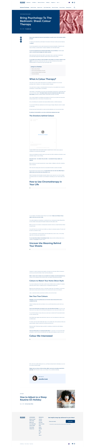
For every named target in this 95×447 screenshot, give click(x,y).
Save (58, 2)
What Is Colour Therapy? (36, 68)
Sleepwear (53, 2)
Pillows (40, 425)
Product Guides (62, 7)
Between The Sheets (24, 7)
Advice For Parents (55, 7)
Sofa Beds (34, 2)
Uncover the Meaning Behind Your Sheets (39, 72)
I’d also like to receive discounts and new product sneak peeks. (60, 424)
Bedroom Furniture (41, 2)
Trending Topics (68, 7)
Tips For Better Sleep (47, 7)
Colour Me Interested (35, 73)
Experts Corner (39, 7)
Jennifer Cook (29, 28)
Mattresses (28, 2)
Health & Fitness (33, 7)
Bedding (47, 2)
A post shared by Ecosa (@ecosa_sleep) (43, 147)
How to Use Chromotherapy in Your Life (38, 70)
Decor (40, 430)
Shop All (40, 435)
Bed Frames (40, 422)
